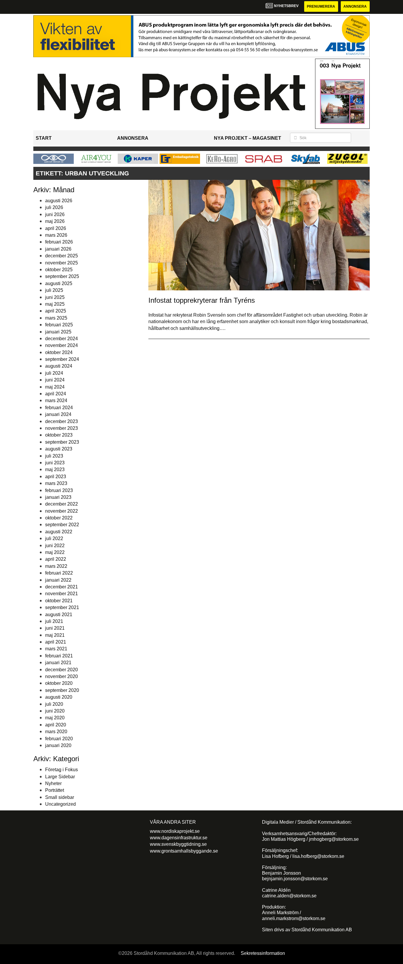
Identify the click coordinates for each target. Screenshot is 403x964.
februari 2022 (59, 572)
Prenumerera (321, 6)
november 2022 (61, 511)
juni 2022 (55, 545)
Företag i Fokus (61, 769)
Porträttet (54, 790)
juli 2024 (54, 373)
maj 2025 (55, 304)
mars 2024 (56, 400)
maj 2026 (55, 221)
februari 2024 (59, 407)
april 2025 (55, 310)
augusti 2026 (58, 200)
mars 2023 (56, 483)
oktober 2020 (59, 683)
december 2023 (61, 421)
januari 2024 (58, 414)
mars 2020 (56, 731)
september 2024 (62, 359)
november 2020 (61, 676)
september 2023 (62, 442)
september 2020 (62, 690)
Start (44, 138)
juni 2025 (55, 297)
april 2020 (55, 724)
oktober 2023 (59, 434)
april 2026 (55, 228)
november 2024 (61, 345)
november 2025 (61, 262)
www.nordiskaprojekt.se (175, 831)
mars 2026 (56, 235)
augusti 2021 (58, 614)
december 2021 (61, 586)
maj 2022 (55, 552)
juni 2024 (55, 379)
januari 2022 (58, 580)
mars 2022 (56, 566)
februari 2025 (59, 324)
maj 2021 (55, 635)
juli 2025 (54, 290)
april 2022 (55, 559)
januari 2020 (58, 745)
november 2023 (61, 428)
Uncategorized (60, 804)
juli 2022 (54, 538)
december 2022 (61, 503)
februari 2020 (59, 738)
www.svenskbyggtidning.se (178, 844)
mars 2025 (56, 317)
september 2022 (62, 524)
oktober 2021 (59, 600)
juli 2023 (54, 455)
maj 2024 (55, 386)
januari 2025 (58, 331)
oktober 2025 (59, 269)
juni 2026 (55, 214)
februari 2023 (59, 490)
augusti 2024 (58, 366)
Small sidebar (59, 797)
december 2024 (61, 338)
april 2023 (55, 476)
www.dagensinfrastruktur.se (178, 837)
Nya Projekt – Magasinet (247, 138)
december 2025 (61, 255)
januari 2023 (58, 497)
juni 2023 (55, 462)
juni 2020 (55, 710)
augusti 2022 (58, 531)
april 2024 (55, 393)
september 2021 (62, 607)
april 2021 (55, 641)
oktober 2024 (59, 352)
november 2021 (61, 593)
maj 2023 (55, 469)
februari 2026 (59, 241)
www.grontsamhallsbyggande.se (184, 850)
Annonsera (355, 6)
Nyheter (53, 783)
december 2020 (61, 669)
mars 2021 (56, 648)
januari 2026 (58, 248)
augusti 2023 (58, 448)
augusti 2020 (58, 697)
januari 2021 (58, 662)
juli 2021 (54, 621)
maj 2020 (55, 717)
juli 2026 (54, 207)
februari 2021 (59, 655)
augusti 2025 (58, 283)
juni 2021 (55, 628)
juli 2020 (54, 704)
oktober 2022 (59, 517)
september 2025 (62, 276)
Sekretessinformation (263, 953)
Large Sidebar (60, 776)
